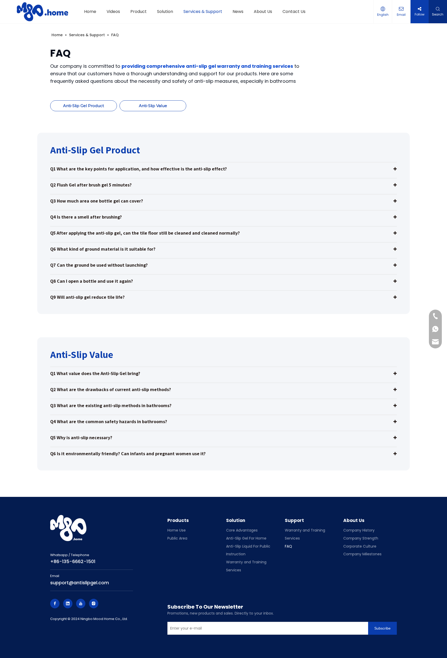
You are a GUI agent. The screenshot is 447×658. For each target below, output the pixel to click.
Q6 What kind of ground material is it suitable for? (102, 249)
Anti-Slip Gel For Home (246, 538)
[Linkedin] (67, 603)
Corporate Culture (359, 546)
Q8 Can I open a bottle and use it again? (91, 281)
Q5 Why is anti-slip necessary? (81, 437)
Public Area (177, 538)
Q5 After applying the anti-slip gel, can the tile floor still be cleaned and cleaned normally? (145, 233)
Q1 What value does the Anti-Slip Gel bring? (95, 373)
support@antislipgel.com (79, 582)
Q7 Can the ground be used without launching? (99, 265)
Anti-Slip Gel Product (83, 105)
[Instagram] (93, 603)
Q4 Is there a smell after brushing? (86, 217)
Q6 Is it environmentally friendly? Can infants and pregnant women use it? (128, 454)
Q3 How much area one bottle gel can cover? (96, 201)
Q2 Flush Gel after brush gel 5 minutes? (91, 185)
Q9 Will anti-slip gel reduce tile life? (87, 297)
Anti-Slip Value (153, 105)
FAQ (288, 546)
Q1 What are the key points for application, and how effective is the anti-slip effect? (138, 169)
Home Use (176, 530)
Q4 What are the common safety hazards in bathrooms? (108, 421)
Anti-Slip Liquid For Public (248, 546)
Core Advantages (242, 530)
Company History (359, 530)
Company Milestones (362, 554)
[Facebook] (54, 603)
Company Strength (360, 538)
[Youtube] (80, 603)
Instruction (235, 554)
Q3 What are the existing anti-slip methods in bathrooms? (111, 405)
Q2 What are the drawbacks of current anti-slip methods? (110, 389)
